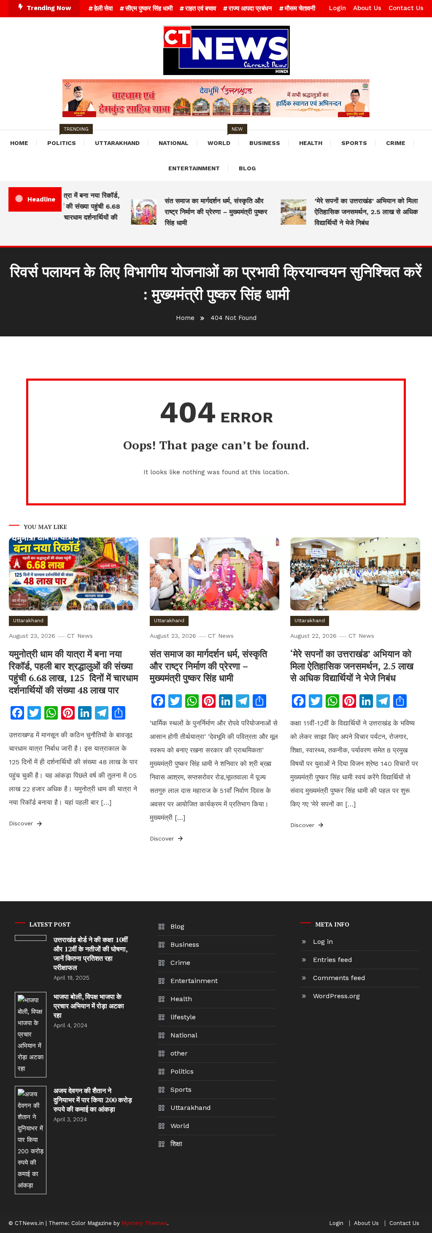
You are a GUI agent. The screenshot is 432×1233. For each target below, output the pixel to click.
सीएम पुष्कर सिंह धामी (149, 8)
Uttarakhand (117, 143)
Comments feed (339, 978)
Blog (247, 168)
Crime (395, 143)
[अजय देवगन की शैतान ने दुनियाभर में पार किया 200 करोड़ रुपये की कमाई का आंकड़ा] (30, 1140)
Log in (323, 942)
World (223, 138)
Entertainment (194, 168)
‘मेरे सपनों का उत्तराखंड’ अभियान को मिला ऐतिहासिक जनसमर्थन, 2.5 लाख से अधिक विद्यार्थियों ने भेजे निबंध (358, 212)
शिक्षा (176, 1144)
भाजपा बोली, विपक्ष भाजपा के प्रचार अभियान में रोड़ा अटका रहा (89, 1006)
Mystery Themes (144, 1223)
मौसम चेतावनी (300, 8)
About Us (367, 8)
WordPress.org (336, 996)
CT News (80, 635)
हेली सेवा (103, 8)
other (179, 1053)
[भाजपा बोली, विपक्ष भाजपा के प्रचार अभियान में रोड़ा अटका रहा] (30, 1034)
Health (310, 143)
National (174, 143)
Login (337, 8)
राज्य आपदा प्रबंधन (250, 8)
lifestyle (183, 1017)
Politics (65, 138)
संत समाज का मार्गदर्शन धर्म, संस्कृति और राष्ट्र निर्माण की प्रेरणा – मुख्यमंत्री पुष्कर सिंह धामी (208, 212)
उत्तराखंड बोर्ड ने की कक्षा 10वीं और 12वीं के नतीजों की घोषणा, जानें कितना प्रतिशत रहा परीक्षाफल (91, 953)
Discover (22, 823)
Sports (354, 143)
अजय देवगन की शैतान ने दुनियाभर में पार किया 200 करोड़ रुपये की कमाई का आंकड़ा (93, 1100)
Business (264, 143)
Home (19, 143)
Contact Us (406, 8)
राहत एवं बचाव (200, 8)
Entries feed (332, 960)
